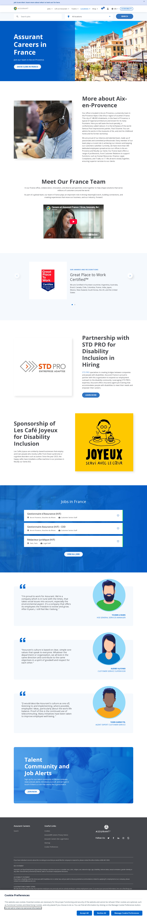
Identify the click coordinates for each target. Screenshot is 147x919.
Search (124, 16)
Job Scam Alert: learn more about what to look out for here (37, 2)
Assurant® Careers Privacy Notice (56, 835)
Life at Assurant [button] (61, 9)
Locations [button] (85, 9)
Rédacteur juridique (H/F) (41, 539)
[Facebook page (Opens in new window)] (113, 838)
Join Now (32, 791)
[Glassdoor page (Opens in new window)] (128, 838)
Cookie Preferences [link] (51, 847)
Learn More (90, 395)
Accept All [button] (84, 913)
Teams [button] (74, 9)
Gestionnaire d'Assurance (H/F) (44, 513)
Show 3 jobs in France (27, 67)
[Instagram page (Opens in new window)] (123, 838)
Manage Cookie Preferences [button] (127, 913)
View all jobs (73, 554)
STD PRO (85, 372)
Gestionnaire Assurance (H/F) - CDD (46, 526)
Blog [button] (94, 9)
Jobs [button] (49, 9)
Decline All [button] (101, 913)
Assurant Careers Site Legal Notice (56, 839)
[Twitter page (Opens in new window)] (108, 838)
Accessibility (126, 9)
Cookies (47, 831)
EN (115, 9)
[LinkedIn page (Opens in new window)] (118, 838)
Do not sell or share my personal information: (23, 908)
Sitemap (47, 843)
